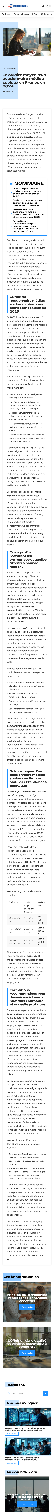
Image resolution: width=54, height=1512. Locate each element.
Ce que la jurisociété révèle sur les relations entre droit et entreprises (27, 1496)
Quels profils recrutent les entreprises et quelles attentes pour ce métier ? (27, 203)
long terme (34, 339)
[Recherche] (42, 6)
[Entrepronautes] (18, 5)
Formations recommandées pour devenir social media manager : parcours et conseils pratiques (25, 226)
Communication (11, 68)
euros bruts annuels (22, 136)
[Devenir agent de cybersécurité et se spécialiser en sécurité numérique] (28, 1417)
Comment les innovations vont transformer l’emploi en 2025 (22, 1459)
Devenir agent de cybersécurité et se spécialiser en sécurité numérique (25, 1429)
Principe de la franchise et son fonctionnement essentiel (27, 1298)
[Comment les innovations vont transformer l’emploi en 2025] (28, 1446)
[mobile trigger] (5, 5)
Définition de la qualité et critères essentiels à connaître (27, 1343)
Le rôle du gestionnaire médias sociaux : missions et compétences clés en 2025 (27, 192)
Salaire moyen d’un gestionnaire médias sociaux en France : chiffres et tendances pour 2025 (28, 213)
